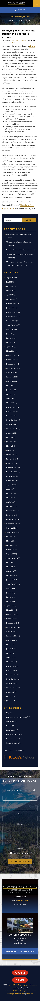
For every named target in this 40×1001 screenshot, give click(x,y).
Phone (20, 814)
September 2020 (12, 558)
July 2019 (9, 593)
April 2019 (9, 606)
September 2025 (12, 325)
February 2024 (11, 407)
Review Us (20, 973)
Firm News (11, 43)
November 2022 (12, 472)
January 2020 (10, 580)
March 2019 (10, 610)
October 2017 (11, 683)
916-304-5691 (21, 10)
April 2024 (10, 398)
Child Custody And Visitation (16, 717)
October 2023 (11, 424)
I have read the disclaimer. (21, 853)
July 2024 (9, 385)
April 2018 (9, 657)
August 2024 (10, 381)
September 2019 (11, 584)
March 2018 (10, 662)
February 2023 (11, 459)
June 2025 (9, 338)
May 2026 (9, 291)
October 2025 (11, 321)
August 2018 (10, 640)
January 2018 (10, 670)
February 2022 (11, 511)
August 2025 (10, 329)
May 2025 (9, 342)
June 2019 (9, 597)
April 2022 (10, 502)
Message (20, 824)
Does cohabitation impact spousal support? (20, 250)
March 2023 (10, 455)
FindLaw (29, 993)
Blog (7, 713)
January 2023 (10, 463)
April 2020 (10, 571)
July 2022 (9, 489)
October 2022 (11, 476)
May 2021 (9, 541)
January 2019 (10, 619)
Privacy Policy (25, 991)
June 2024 (9, 390)
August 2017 (10, 692)
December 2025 (11, 312)
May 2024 (9, 394)
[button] (36, 3)
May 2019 (9, 601)
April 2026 (10, 295)
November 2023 (11, 420)
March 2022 (10, 506)
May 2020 (9, 567)
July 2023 (9, 437)
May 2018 (9, 653)
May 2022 (9, 498)
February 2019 (11, 614)
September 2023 (12, 429)
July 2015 (9, 701)
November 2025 (12, 316)
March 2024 (10, 403)
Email (20, 804)
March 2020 (10, 575)
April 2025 (10, 347)
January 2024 (10, 411)
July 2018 (9, 644)
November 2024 (12, 368)
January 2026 (10, 308)
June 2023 (9, 442)
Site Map (15, 991)
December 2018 (11, 623)
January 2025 (10, 360)
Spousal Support (11, 743)
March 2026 (10, 299)
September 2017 (11, 688)
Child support (11, 721)
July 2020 (9, 562)
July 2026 (9, 282)
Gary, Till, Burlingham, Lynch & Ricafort (22, 985)
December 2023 (11, 416)
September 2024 (12, 377)
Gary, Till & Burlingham (18, 41)
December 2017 (11, 675)
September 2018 (11, 636)
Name (20, 794)
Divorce (4, 43)
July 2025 (9, 334)
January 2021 (10, 550)
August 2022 (10, 485)
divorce (32, 46)
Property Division (12, 739)
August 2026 (10, 278)
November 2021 (11, 524)
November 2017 (11, 679)
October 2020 (11, 554)
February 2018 (11, 666)
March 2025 (10, 351)
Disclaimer (20, 849)
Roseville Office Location (20, 951)
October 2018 (11, 632)
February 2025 (11, 355)
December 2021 (11, 519)
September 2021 (11, 532)
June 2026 (9, 286)
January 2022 (10, 515)
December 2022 (11, 467)
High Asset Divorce (13, 734)
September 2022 (12, 480)
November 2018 (11, 627)
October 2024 (11, 373)
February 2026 (11, 303)
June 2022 (9, 493)
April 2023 (10, 450)
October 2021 (11, 528)
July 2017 (9, 696)
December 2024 (11, 364)
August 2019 (10, 588)
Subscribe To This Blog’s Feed (14, 750)
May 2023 (9, 446)
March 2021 (10, 545)
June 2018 (9, 649)
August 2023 (10, 433)
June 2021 (9, 537)
